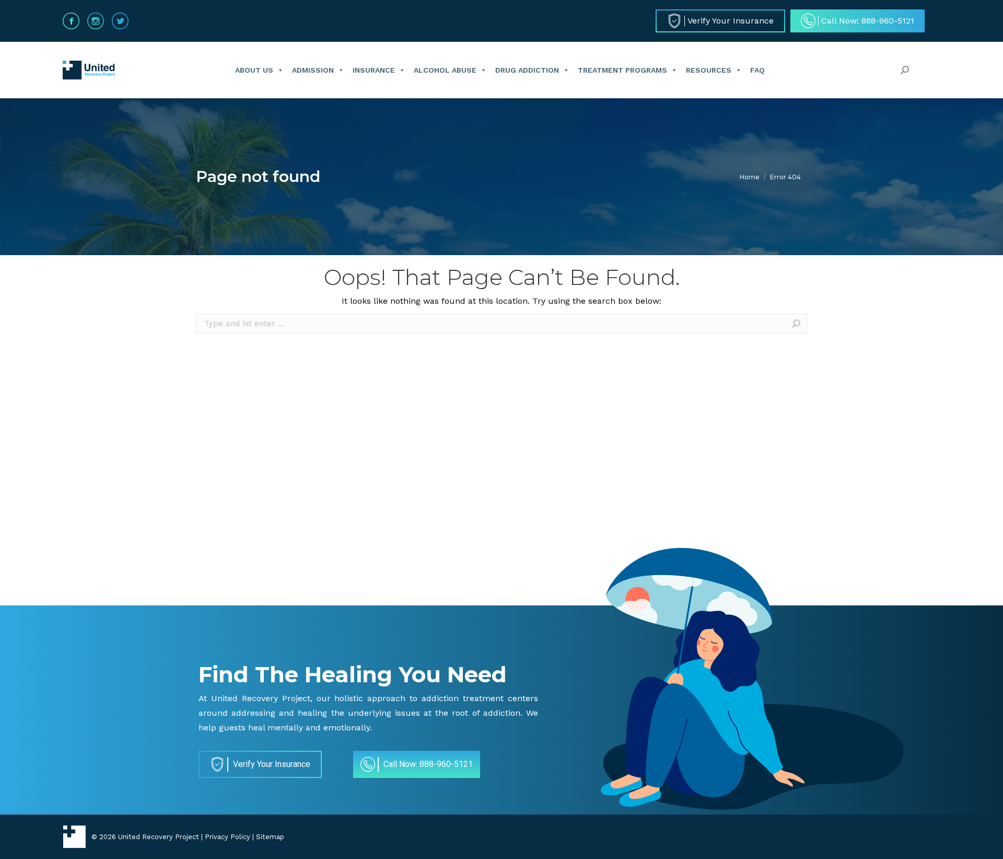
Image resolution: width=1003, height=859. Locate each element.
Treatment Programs (622, 70)
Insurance (374, 70)
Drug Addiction (527, 70)
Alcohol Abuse (445, 70)
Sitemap (270, 837)
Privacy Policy (227, 837)
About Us (254, 70)
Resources (708, 70)
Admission (313, 70)
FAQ (757, 70)
